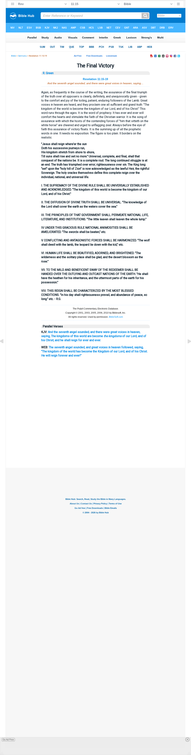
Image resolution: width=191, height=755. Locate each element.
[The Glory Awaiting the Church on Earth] (186, 350)
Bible (13, 56)
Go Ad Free (8, 739)
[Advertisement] (95, 449)
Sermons (22, 56)
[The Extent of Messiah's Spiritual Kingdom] (4, 350)
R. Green (48, 73)
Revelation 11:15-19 (95, 79)
